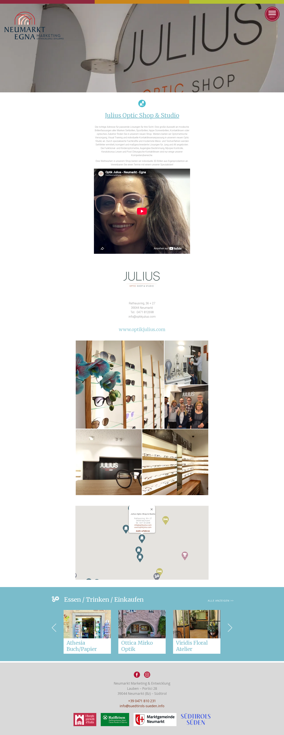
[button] (185, 556)
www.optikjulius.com (142, 329)
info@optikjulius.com (143, 525)
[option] (142, 632)
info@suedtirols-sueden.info (142, 706)
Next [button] (230, 628)
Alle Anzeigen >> (221, 600)
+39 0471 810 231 (142, 700)
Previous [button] (54, 628)
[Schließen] (151, 509)
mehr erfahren (143, 531)
